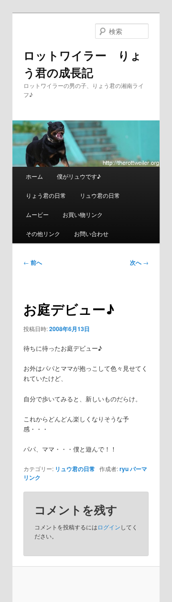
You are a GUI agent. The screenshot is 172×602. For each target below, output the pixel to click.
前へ (32, 262)
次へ (139, 262)
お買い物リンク (83, 214)
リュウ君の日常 (100, 195)
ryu (124, 468)
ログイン (108, 527)
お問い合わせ (91, 233)
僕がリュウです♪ (79, 176)
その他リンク (43, 233)
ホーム (34, 176)
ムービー (37, 214)
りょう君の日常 (46, 195)
